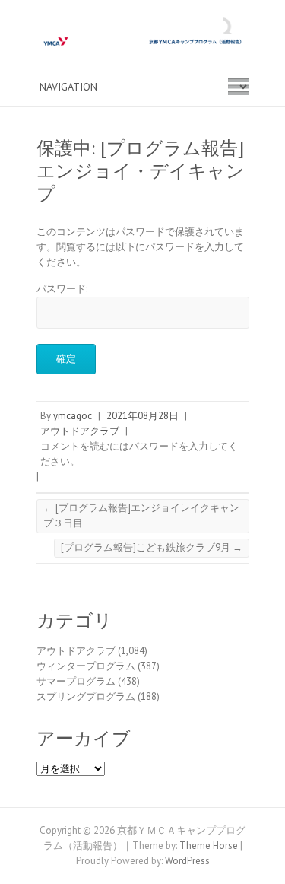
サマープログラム (76, 681)
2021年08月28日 (142, 415)
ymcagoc (72, 415)
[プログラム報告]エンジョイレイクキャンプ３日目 (141, 515)
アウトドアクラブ (79, 431)
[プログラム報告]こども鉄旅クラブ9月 (151, 547)
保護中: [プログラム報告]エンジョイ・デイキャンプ (140, 171)
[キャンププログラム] (142, 41)
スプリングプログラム (85, 696)
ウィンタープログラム (85, 666)
